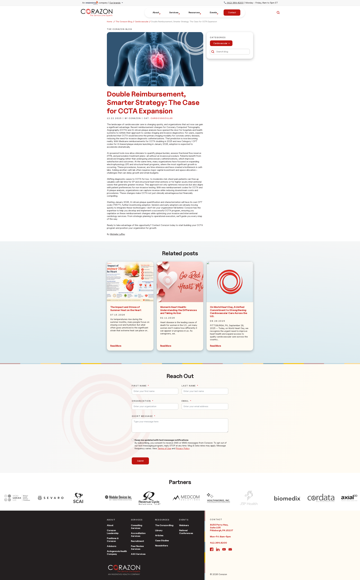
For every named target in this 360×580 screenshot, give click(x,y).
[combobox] (221, 43)
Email (185, 401)
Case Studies (162, 540)
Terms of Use (164, 448)
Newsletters (161, 545)
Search (278, 12)
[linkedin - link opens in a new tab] (218, 549)
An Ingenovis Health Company (117, 552)
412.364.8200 (218, 542)
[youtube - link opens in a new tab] (224, 549)
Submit (140, 460)
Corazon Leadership (112, 532)
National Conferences (186, 532)
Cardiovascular (141, 21)
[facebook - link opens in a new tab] (211, 549)
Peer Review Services (137, 547)
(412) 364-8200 (235, 2)
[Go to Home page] (124, 570)
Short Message (142, 416)
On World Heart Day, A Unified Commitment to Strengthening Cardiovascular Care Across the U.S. (228, 311)
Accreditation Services (138, 534)
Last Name (189, 386)
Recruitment (137, 541)
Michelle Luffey (117, 234)
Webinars (184, 525)
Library (159, 530)
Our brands (115, 2)
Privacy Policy (182, 448)
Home (109, 21)
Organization (141, 401)
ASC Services (138, 554)
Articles (159, 535)
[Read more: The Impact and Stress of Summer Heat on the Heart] (130, 282)
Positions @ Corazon (113, 539)
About (110, 525)
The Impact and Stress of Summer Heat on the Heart (125, 308)
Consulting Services (136, 526)
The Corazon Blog (124, 21)
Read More (115, 345)
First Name (139, 386)
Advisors (111, 546)
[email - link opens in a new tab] (230, 549)
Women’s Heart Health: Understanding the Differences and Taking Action (178, 309)
